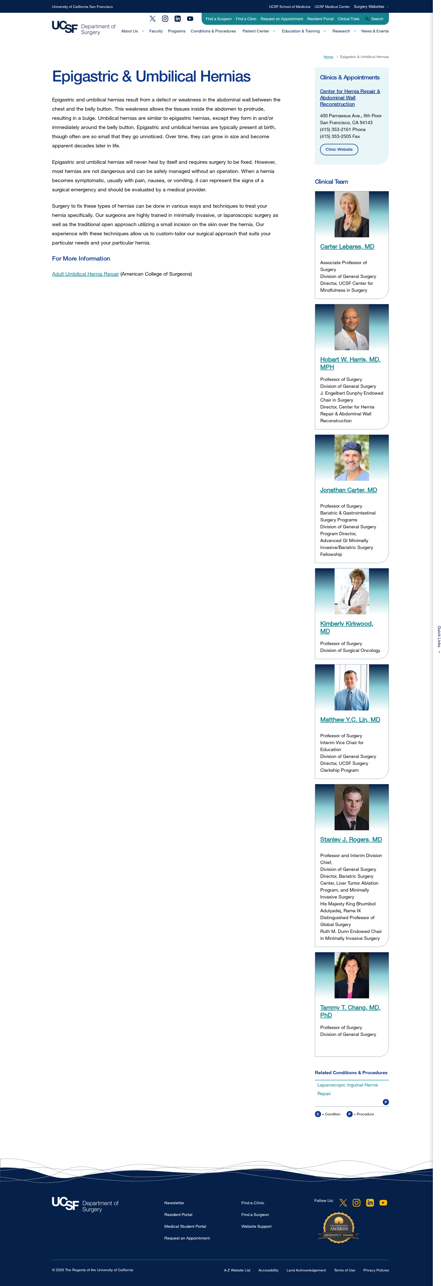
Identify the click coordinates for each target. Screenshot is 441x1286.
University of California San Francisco (82, 6)
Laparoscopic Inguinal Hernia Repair (347, 1089)
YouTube (190, 18)
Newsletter (174, 1202)
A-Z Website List (237, 1270)
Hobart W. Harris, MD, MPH (350, 362)
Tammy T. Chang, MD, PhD (350, 1011)
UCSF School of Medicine (290, 6)
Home (328, 56)
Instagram (165, 18)
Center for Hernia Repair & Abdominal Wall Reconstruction (350, 97)
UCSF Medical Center (332, 6)
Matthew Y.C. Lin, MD (350, 719)
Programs (177, 30)
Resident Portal (320, 18)
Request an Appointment (282, 18)
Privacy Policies (376, 1270)
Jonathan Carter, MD (348, 489)
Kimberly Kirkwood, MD (346, 627)
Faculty (156, 30)
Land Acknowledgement (306, 1270)
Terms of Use (344, 1270)
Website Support (256, 1226)
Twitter (152, 18)
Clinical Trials (349, 18)
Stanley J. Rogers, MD (351, 839)
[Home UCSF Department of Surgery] (108, 1206)
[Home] (84, 28)
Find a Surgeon (219, 18)
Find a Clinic (246, 18)
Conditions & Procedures (213, 30)
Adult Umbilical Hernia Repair (85, 274)
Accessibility (268, 1270)
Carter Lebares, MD (347, 246)
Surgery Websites (369, 6)
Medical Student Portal (185, 1226)
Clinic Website (339, 149)
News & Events (375, 30)
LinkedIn (177, 18)
